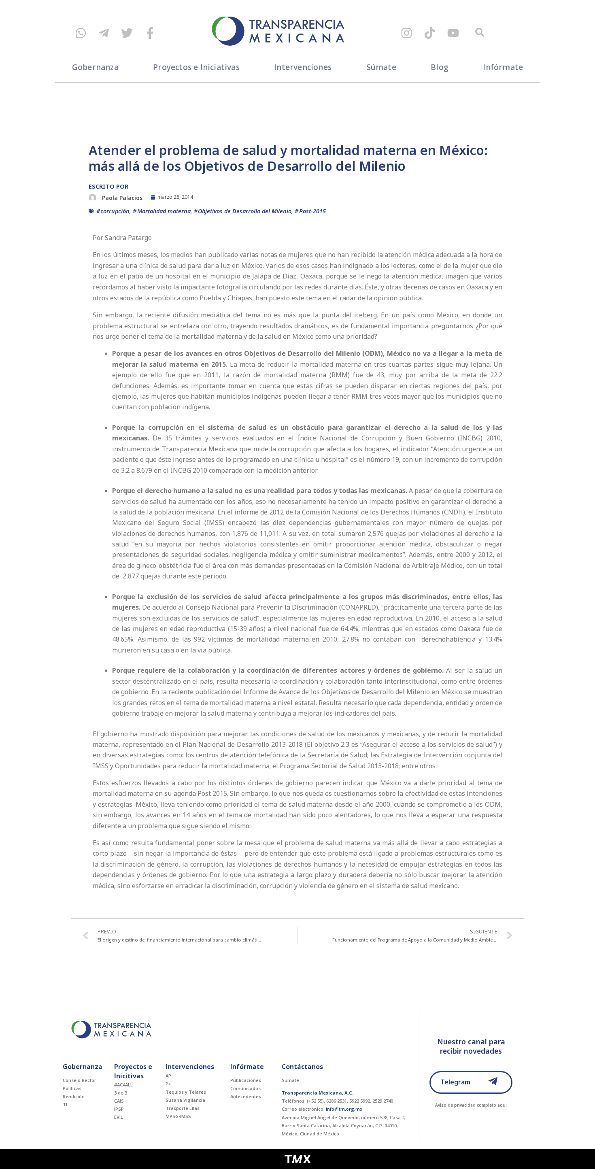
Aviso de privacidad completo (465, 1105)
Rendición (74, 1096)
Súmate (381, 67)
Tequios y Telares (186, 1092)
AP (168, 1076)
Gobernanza (95, 67)
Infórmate (503, 67)
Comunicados (245, 1088)
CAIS (119, 1101)
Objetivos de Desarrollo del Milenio (244, 211)
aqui (502, 1105)
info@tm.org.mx (344, 1109)
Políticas (72, 1088)
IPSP (119, 1109)
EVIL (118, 1117)
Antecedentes (245, 1096)
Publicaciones (245, 1080)
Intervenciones (303, 67)
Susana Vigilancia (185, 1100)
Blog (439, 67)
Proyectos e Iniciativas (196, 67)
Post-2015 (312, 211)
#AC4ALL (123, 1085)
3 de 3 (120, 1093)
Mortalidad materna (163, 211)
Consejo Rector (79, 1080)
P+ (168, 1084)
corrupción (115, 211)
